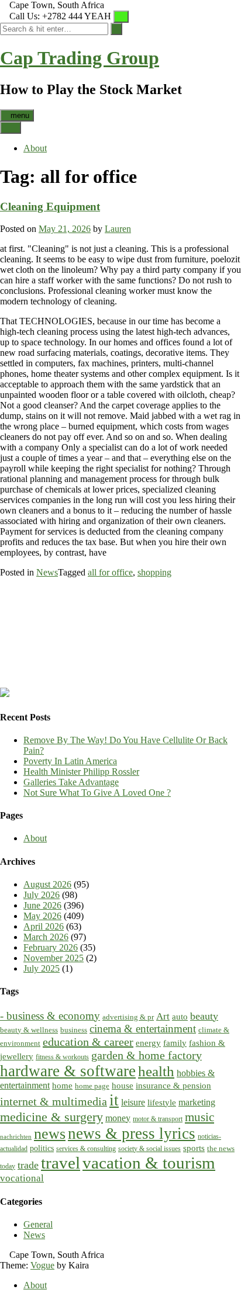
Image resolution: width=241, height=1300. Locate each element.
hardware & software (68, 1071)
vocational (22, 1178)
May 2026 (42, 916)
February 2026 (50, 947)
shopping (154, 572)
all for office (110, 572)
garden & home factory (146, 1055)
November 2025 (53, 958)
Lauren (118, 229)
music (199, 1117)
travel (60, 1162)
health (156, 1071)
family (175, 1043)
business (73, 1029)
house (122, 1085)
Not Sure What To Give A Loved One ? (97, 793)
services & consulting (86, 1149)
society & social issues (149, 1149)
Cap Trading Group (79, 57)
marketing (196, 1102)
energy (148, 1043)
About (35, 148)
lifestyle (161, 1102)
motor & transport (158, 1119)
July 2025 (41, 968)
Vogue (42, 1265)
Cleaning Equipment (50, 206)
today (7, 1166)
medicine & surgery (51, 1117)
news (50, 1133)
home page (92, 1085)
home (62, 1085)
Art (163, 1016)
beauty (204, 1016)
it (114, 1100)
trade (28, 1165)
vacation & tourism (148, 1162)
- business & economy (50, 1016)
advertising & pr (128, 1017)
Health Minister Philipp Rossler (81, 771)
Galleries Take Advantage (71, 782)
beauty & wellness (29, 1029)
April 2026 (43, 926)
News (47, 572)
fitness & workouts (62, 1057)
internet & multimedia (53, 1101)
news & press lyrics (131, 1133)
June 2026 (42, 905)
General (38, 1224)
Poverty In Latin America (70, 761)
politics (42, 1148)
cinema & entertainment (142, 1028)
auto (180, 1016)
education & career (88, 1041)
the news (221, 1148)
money (117, 1118)
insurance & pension (173, 1085)
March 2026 (45, 937)
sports (194, 1148)
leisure (133, 1102)
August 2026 (47, 884)
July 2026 (41, 895)
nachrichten (16, 1136)
